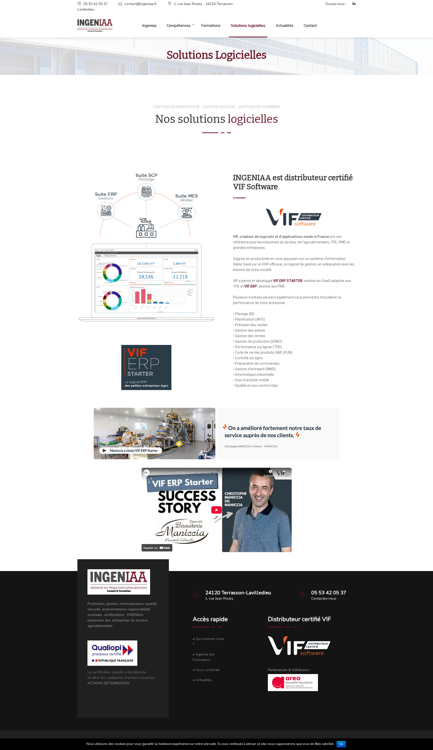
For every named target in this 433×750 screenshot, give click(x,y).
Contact (310, 25)
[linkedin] (352, 4)
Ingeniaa (149, 25)
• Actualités (202, 680)
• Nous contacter (206, 670)
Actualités (284, 25)
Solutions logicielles (248, 25)
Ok (341, 744)
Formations (211, 25)
